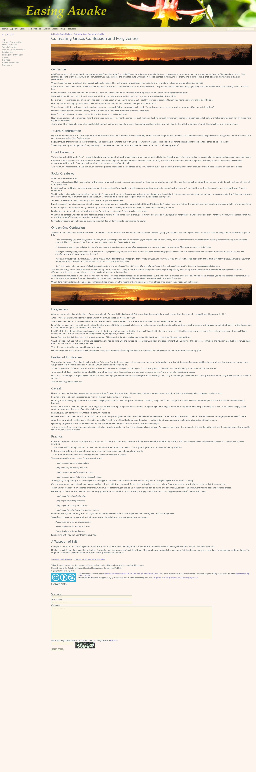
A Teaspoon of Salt (10, 62)
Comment (55, 605)
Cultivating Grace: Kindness (61, 34)
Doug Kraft (157, 578)
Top (3, 40)
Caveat (5, 57)
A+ (12, 34)
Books (22, 29)
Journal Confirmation (12, 42)
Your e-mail (56, 600)
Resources (71, 29)
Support (13, 29)
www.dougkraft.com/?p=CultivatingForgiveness (180, 578)
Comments (7, 65)
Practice (6, 60)
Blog (62, 29)
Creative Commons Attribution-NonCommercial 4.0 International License (131, 574)
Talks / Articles (34, 29)
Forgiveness (7, 52)
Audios (46, 29)
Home (5, 29)
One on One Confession (13, 50)
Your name (56, 594)
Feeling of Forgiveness (12, 55)
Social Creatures (9, 47)
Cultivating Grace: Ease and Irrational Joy (89, 34)
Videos (55, 29)
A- (3, 35)
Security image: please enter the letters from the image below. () (84, 641)
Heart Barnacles (9, 45)
